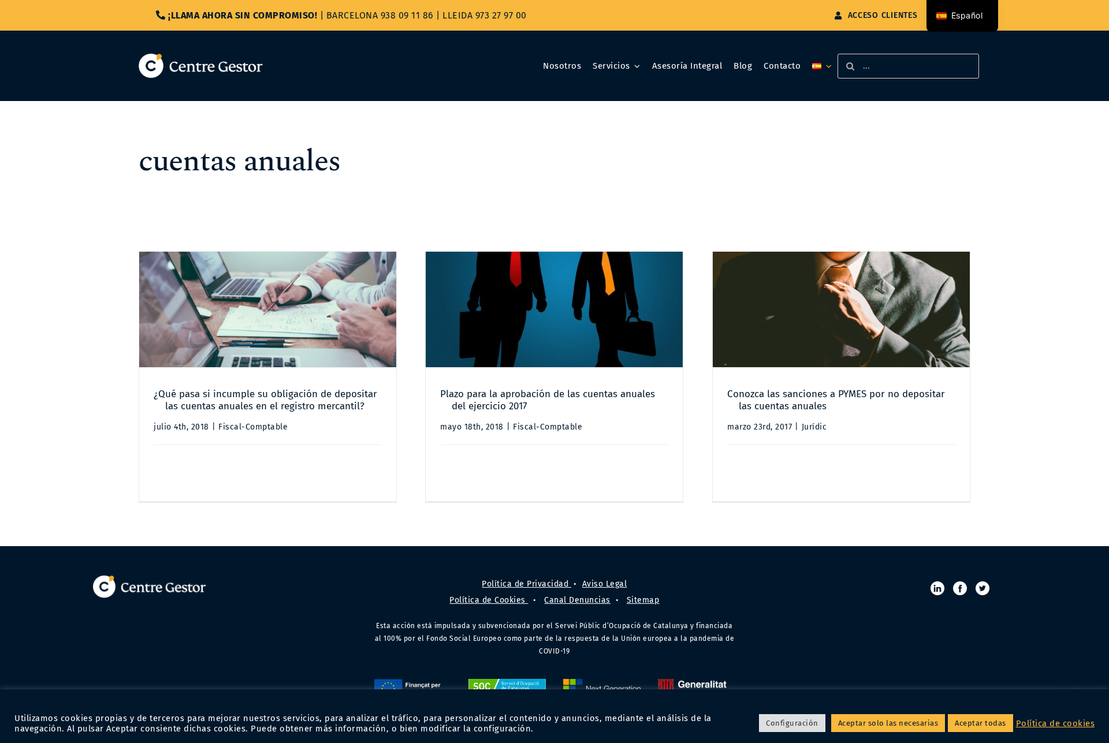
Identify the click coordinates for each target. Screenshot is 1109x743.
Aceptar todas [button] (980, 723)
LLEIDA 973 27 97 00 (484, 15)
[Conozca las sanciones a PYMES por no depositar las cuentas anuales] (841, 309)
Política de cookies (1055, 723)
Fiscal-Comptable (253, 427)
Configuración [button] (792, 723)
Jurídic (814, 427)
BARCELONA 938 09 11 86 (380, 15)
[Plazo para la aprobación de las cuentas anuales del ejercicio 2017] (554, 309)
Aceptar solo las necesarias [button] (888, 723)
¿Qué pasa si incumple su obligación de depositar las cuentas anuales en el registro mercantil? (265, 400)
